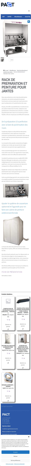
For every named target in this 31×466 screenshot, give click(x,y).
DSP (3, 16)
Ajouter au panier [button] (8, 325)
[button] (28, 436)
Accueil (6, 70)
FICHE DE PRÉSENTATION (12, 272)
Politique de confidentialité (19, 463)
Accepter (15, 452)
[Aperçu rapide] (9, 320)
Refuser (15, 456)
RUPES (9, 16)
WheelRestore (18, 16)
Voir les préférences (15, 460)
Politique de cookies (9, 463)
